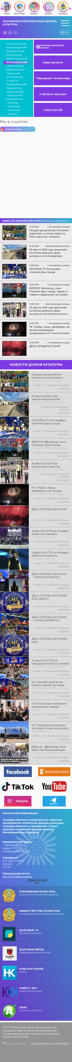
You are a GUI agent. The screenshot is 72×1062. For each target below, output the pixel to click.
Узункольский (14, 95)
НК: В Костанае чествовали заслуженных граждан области (49, 706)
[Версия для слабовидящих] (15, 33)
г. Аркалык (12, 102)
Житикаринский (16, 62)
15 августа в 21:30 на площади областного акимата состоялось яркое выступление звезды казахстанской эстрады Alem (50, 555)
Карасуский (13, 73)
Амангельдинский (16, 47)
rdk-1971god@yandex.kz (17, 876)
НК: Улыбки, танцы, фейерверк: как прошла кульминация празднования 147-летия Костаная (49, 490)
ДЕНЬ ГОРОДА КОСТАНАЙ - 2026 (50, 640)
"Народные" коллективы (53, 78)
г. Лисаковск (13, 110)
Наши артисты (53, 62)
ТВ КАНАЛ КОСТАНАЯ (30, 931)
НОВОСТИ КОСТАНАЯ (30, 989)
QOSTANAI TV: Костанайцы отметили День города (49, 422)
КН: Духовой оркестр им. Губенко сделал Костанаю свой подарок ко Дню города (50, 684)
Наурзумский (14, 88)
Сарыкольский (14, 91)
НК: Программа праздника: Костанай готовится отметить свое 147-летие (50, 728)
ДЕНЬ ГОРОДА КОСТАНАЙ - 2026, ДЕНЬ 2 (50, 597)
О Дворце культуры (53, 94)
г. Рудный (11, 113)
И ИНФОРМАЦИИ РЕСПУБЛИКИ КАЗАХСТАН (41, 912)
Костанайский (14, 76)
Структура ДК (53, 109)
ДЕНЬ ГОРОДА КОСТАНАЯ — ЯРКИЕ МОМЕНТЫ (49, 576)
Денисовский (14, 54)
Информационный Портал (35, 951)
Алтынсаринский (16, 43)
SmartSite (62, 1043)
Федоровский (14, 99)
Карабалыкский (15, 69)
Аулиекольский (15, 51)
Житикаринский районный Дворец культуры (30, 23)
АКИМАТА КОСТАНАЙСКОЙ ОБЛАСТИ (38, 893)
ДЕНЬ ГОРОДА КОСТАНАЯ (49, 509)
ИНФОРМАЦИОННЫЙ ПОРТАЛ (52, 46)
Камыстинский (14, 65)
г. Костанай (13, 106)
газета (31, 970)
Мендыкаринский (16, 84)
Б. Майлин (12, 80)
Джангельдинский (16, 58)
